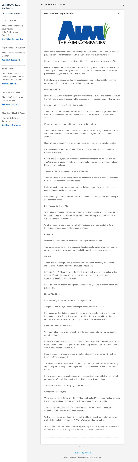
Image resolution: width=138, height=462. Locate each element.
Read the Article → (10, 84)
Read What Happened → (12, 39)
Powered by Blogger (82, 453)
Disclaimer (82, 446)
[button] (119, 13)
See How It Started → (11, 125)
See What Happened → (12, 60)
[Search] (123, 5)
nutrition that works (55, 4)
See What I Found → (11, 104)
